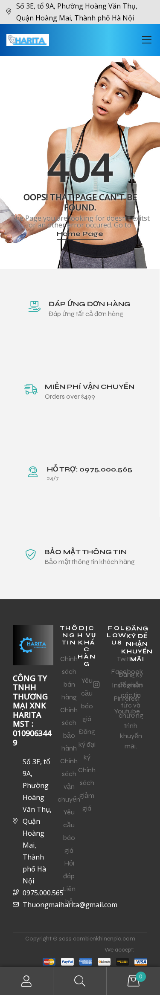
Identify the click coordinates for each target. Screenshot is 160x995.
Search (80, 981)
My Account (26, 981)
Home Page (80, 234)
